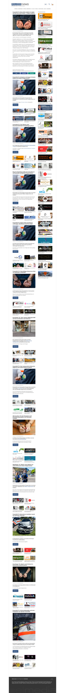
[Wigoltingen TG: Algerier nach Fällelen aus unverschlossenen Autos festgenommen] (24, 474)
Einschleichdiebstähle (22, 439)
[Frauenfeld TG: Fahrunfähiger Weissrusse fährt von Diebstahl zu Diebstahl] (24, 281)
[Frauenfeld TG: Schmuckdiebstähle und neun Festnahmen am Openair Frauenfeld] (24, 626)
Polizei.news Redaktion (20, 143)
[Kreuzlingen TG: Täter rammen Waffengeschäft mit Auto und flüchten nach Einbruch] (24, 328)
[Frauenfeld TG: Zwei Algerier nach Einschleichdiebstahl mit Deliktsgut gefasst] (24, 134)
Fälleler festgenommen (29, 486)
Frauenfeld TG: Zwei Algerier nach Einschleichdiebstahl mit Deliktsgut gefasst (23, 125)
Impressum (14, 678)
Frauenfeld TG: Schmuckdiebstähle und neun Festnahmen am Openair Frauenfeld (24, 611)
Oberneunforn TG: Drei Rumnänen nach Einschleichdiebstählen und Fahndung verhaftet (22, 417)
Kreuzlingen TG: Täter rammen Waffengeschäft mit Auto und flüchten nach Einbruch (24, 318)
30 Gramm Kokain (24, 102)
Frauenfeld (20, 388)
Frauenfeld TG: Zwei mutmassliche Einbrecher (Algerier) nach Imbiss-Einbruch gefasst (24, 367)
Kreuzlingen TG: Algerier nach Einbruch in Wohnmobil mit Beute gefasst (23, 565)
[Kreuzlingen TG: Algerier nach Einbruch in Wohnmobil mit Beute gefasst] (24, 574)
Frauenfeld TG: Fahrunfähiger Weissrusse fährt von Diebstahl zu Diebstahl (24, 272)
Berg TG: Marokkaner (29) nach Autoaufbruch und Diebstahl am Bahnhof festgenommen (24, 172)
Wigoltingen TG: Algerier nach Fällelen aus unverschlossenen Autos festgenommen (23, 465)
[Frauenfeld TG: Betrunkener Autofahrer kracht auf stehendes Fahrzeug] (24, 526)
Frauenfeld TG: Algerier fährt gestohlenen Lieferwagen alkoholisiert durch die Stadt (23, 223)
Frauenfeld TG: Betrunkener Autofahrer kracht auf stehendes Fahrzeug (24, 515)
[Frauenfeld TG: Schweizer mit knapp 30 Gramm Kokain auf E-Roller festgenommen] (24, 87)
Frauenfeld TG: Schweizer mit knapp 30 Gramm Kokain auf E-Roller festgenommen (24, 78)
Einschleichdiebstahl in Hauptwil (29, 148)
